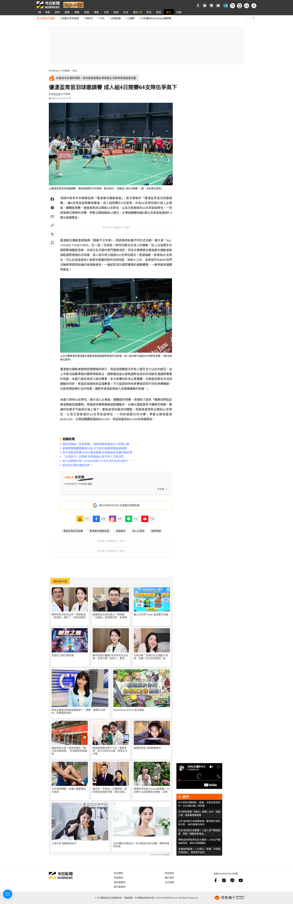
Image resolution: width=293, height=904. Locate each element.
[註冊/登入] (253, 5)
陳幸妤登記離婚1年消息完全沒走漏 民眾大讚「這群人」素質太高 (110, 657)
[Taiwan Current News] (225, 5)
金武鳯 (56, 94)
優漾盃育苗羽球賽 (73, 530)
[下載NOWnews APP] (239, 5)
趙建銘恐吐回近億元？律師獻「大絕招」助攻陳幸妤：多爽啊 (110, 616)
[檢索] (246, 5)
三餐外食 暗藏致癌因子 (64, 843)
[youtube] (218, 5)
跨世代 (89, 18)
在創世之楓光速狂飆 (63, 655)
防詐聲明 (118, 873)
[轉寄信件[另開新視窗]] (52, 216)
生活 (125, 12)
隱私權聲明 (119, 882)
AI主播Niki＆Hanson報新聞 (156, 18)
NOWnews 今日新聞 (59, 70)
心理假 (131, 18)
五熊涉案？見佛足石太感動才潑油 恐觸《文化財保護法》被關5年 (151, 657)
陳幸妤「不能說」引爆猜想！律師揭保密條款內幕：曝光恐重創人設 (110, 790)
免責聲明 (118, 877)
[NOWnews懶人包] (232, 5)
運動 (96, 12)
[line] (211, 5)
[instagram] (204, 5)
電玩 (135, 12)
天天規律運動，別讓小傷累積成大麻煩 (69, 790)
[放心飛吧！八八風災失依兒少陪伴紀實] (73, 4)
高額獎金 (121, 530)
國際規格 (156, 530)
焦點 (47, 12)
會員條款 (169, 873)
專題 (76, 12)
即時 (57, 12)
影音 (148, 12)
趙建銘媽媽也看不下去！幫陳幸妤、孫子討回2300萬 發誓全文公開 (110, 751)
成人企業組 (138, 530)
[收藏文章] (52, 242)
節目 (158, 12)
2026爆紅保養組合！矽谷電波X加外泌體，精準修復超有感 (141, 845)
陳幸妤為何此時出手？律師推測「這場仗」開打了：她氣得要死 (69, 616)
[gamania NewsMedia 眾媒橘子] (229, 897)
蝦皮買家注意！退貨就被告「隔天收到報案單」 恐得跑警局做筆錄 (69, 751)
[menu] (40, 12)
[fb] (198, 5)
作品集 (160, 489)
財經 (116, 12)
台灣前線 (116, 18)
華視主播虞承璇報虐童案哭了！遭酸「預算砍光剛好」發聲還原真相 (78, 711)
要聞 (67, 12)
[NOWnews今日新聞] (48, 4)
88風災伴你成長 (70, 18)
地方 (169, 12)
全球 (106, 12)
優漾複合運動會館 (99, 530)
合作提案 (169, 882)
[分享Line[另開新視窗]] (52, 207)
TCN (101, 18)
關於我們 (169, 877)
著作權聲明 (119, 887)
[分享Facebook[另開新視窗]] (52, 199)
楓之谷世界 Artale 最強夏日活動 (151, 614)
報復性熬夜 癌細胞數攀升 (147, 748)
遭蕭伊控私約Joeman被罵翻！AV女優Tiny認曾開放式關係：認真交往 (152, 790)
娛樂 (86, 12)
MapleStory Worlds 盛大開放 (128, 710)
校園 (178, 12)
